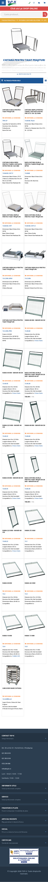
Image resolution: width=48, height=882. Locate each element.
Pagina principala (9, 20)
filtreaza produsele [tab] (12, 80)
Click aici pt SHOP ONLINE (24, 8)
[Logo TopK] (12, 3)
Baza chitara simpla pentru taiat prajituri (11, 216)
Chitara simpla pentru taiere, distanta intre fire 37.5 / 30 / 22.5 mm (34, 111)
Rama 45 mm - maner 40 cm (12, 373)
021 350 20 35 (6, 753)
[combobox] (24, 14)
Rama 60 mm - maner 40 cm (35, 320)
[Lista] (45, 80)
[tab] (24, 737)
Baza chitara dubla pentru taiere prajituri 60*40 (34, 164)
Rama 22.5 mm (30, 583)
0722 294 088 (6, 763)
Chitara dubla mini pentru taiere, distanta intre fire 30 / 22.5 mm (12, 164)
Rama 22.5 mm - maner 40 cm (11, 426)
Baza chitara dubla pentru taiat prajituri (34, 216)
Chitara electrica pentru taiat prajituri (12, 321)
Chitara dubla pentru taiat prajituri (11, 111)
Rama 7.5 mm (29, 636)
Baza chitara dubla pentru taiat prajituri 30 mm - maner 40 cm (35, 374)
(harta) (30, 748)
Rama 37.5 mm (30, 530)
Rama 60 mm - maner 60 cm (35, 425)
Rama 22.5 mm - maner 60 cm (11, 531)
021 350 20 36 (6, 758)
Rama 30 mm (7, 583)
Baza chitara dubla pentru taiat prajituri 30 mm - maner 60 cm (35, 479)
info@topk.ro (6, 769)
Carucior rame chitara (11, 688)
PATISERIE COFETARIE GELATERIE (30, 20)
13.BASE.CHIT (16, 656)
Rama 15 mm (7, 636)
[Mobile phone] (29, 3)
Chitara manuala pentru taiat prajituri (12, 268)
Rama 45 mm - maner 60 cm (12, 478)
